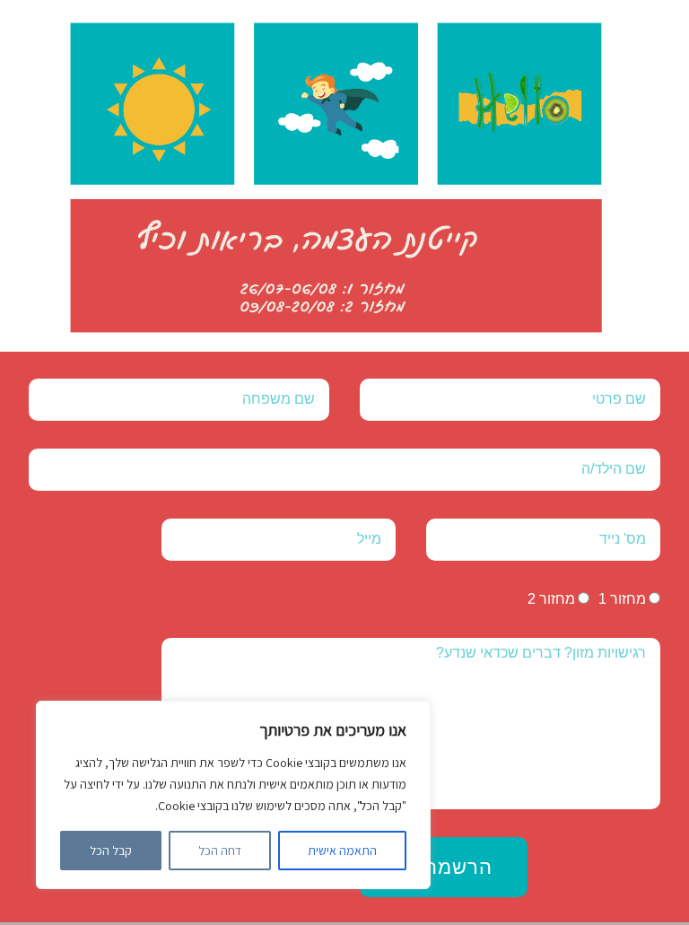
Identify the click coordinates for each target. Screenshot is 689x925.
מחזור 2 (551, 598)
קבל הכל (111, 850)
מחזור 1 (622, 598)
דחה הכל (219, 850)
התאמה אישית (342, 850)
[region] (233, 795)
